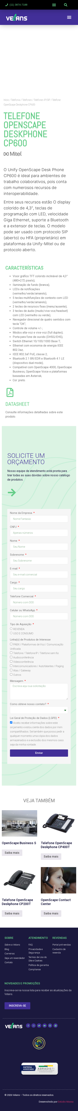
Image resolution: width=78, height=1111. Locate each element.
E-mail (14, 568)
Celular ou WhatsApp (23, 610)
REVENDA (18, 629)
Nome (14, 541)
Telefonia (15, 100)
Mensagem (17, 681)
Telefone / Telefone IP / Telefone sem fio (36, 653)
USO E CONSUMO (23, 633)
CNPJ (13, 527)
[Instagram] (33, 1025)
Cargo (14, 582)
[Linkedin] (50, 1025)
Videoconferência (23, 661)
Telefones (27, 100)
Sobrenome (17, 554)
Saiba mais (12, 852)
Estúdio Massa (65, 1101)
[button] (54, 5)
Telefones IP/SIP (42, 100)
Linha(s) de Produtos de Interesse (30, 639)
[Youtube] (44, 1025)
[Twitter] (39, 1025)
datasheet (17, 404)
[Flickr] (55, 1025)
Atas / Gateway (22, 670)
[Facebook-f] (28, 1025)
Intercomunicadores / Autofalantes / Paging (38, 666)
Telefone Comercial (22, 596)
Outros (17, 674)
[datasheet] (10, 392)
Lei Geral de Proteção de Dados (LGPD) (34, 718)
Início (6, 100)
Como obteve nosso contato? (28, 704)
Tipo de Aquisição (21, 624)
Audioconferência (23, 657)
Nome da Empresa (21, 513)
